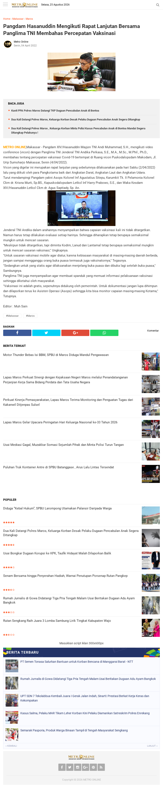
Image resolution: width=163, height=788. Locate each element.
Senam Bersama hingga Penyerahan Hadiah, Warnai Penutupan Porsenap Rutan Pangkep (65, 576)
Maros (29, 18)
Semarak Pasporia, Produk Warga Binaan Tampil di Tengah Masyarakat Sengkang (74, 730)
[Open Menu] (5, 5)
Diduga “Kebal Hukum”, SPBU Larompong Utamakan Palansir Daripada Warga (57, 508)
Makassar (18, 18)
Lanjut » (152, 746)
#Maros (30, 315)
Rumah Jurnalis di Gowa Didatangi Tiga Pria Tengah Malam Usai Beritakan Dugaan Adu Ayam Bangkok (69, 600)
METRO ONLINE (92, 779)
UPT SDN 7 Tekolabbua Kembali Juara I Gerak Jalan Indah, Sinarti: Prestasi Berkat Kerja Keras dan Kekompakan (84, 698)
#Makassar (12, 315)
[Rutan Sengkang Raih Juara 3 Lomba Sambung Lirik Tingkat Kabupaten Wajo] (151, 628)
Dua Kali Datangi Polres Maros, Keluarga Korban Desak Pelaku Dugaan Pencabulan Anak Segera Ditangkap (75, 119)
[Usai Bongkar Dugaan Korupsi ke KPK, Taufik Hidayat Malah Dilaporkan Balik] (151, 560)
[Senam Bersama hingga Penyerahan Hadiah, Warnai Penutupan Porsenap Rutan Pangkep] (151, 583)
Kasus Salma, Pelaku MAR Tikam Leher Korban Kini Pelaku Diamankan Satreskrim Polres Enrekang (85, 713)
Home (6, 18)
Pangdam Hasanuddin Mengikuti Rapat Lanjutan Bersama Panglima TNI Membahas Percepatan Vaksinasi (71, 29)
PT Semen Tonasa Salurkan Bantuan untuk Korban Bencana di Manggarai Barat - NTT (76, 661)
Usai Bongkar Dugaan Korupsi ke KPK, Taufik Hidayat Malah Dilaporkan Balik (57, 553)
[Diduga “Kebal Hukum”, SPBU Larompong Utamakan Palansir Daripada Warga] (151, 515)
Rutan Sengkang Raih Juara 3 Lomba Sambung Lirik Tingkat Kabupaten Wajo (57, 621)
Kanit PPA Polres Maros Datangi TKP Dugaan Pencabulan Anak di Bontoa (55, 110)
